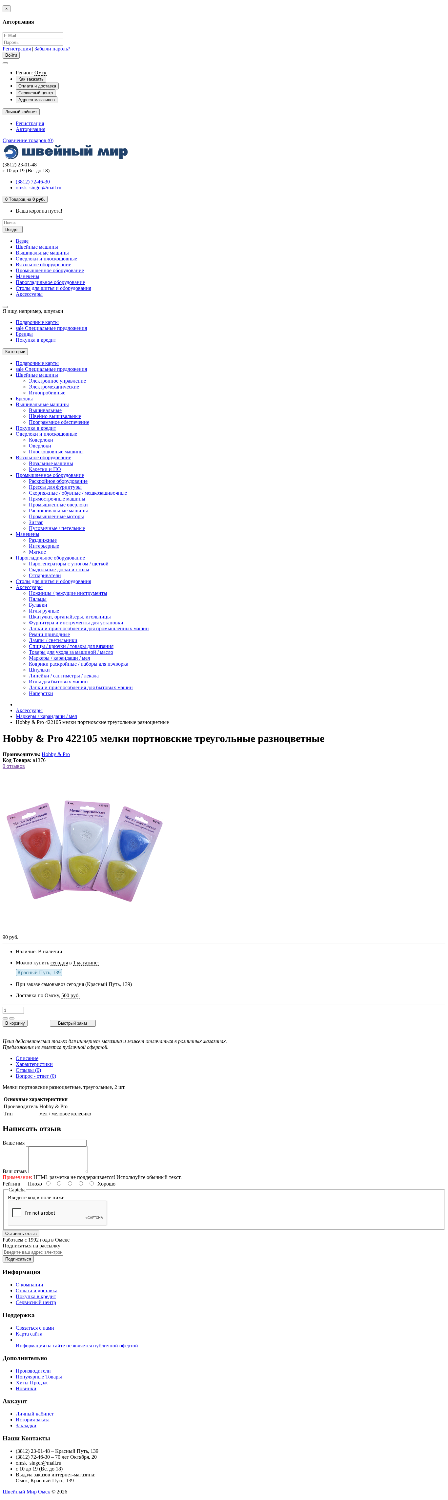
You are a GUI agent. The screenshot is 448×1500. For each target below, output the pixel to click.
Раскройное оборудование (58, 481)
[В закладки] (5, 1018)
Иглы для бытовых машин (58, 681)
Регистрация (17, 48)
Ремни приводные (49, 634)
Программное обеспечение (59, 422)
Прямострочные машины (57, 499)
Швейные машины (37, 247)
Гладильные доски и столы (59, 569)
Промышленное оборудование (50, 270)
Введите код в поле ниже (36, 1197)
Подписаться (18, 1259)
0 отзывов (14, 766)
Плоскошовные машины (56, 451)
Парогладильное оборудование (50, 282)
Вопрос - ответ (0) (36, 1076)
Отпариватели (45, 575)
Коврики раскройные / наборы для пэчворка (78, 664)
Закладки (26, 1425)
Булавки (38, 605)
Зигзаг (36, 522)
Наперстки (41, 693)
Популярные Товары (39, 1376)
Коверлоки (41, 440)
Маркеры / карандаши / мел (59, 658)
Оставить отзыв (21, 1233)
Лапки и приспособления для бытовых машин (81, 687)
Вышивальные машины (42, 253)
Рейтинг (12, 1184)
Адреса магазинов (36, 99)
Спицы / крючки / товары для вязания (71, 646)
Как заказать (31, 79)
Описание (27, 1058)
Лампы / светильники (53, 640)
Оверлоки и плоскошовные (46, 258)
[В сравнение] (11, 1018)
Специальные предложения (51, 328)
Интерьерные (44, 546)
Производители (33, 1371)
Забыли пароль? (52, 48)
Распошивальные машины (58, 510)
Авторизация (30, 129)
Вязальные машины (51, 463)
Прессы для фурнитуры (55, 487)
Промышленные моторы (56, 516)
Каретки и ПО (45, 469)
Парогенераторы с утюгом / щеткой (69, 563)
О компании (29, 1284)
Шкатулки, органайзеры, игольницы (70, 616)
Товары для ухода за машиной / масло (71, 652)
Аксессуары (29, 294)
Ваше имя (14, 1143)
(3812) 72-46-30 (33, 181)
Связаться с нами (35, 1328)
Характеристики (34, 1064)
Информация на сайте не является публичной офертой (77, 1345)
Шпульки (39, 670)
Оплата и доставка (37, 86)
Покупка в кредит (36, 340)
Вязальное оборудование (43, 264)
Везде (22, 241)
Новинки (26, 1388)
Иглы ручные (44, 611)
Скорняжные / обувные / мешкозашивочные (78, 493)
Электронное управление (57, 381)
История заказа (33, 1419)
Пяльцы (38, 599)
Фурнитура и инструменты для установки (76, 622)
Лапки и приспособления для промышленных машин (89, 628)
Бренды (24, 334)
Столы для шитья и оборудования (53, 288)
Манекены (27, 276)
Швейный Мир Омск (26, 1491)
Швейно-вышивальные (55, 416)
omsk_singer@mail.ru (38, 187)
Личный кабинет (35, 1413)
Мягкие (37, 552)
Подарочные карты (37, 322)
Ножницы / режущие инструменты (68, 593)
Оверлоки (40, 445)
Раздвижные (43, 540)
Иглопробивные (47, 392)
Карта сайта (29, 1334)
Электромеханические (54, 386)
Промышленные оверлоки (58, 504)
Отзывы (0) (28, 1070)
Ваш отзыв (15, 1171)
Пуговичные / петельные (57, 528)
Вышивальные (45, 410)
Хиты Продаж (32, 1382)
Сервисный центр (35, 92)
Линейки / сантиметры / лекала (64, 675)
